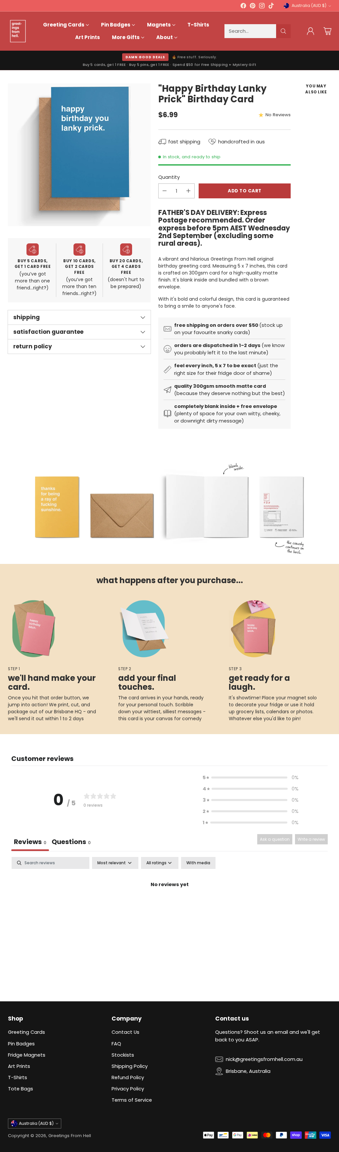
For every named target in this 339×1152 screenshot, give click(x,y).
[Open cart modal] (327, 31)
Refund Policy (128, 1077)
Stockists (123, 1054)
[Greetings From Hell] (18, 31)
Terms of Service (132, 1099)
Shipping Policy (130, 1066)
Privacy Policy (128, 1088)
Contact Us (125, 1031)
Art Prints (19, 1066)
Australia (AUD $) (309, 5)
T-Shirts (17, 1077)
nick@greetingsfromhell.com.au (264, 1059)
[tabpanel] (169, 907)
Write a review (311, 839)
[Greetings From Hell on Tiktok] (271, 6)
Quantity (169, 177)
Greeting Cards (26, 1031)
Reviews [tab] (30, 841)
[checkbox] (198, 863)
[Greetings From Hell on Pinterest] (252, 6)
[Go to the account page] (310, 31)
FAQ (116, 1043)
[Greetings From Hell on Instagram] (262, 6)
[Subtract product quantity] (164, 191)
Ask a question (275, 839)
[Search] (283, 31)
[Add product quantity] (188, 191)
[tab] (71, 842)
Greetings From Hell (69, 1135)
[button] (251, 777)
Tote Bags (20, 1088)
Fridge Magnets (26, 1054)
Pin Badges (21, 1043)
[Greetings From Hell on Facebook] (243, 6)
